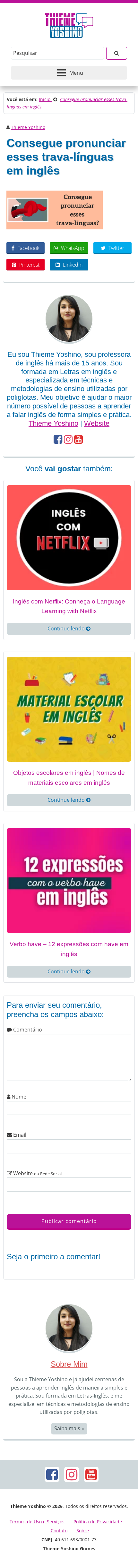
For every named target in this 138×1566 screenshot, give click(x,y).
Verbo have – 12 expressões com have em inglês (69, 949)
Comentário (27, 1029)
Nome (18, 1096)
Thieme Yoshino (28, 127)
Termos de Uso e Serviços (37, 1522)
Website (96, 423)
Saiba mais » (69, 1428)
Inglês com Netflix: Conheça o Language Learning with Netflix (69, 606)
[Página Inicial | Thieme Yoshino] (69, 23)
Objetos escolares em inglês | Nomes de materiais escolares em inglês (69, 777)
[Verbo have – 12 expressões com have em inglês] (69, 880)
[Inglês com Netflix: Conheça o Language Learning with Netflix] (69, 537)
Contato (59, 1530)
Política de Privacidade (97, 1522)
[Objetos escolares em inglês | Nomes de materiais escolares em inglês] (69, 708)
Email (19, 1134)
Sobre (82, 1530)
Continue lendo (66, 628)
